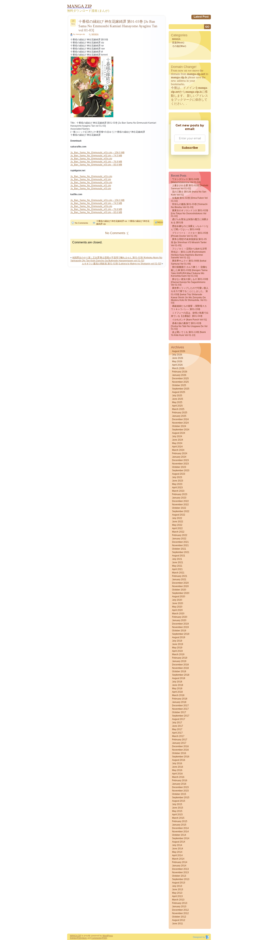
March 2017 (178, 736)
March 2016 (178, 777)
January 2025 (179, 416)
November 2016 (180, 749)
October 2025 (179, 385)
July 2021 (177, 559)
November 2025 (180, 382)
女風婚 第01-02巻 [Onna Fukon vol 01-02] (189, 199)
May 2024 (177, 443)
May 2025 (177, 402)
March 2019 (178, 654)
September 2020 (180, 593)
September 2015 (180, 797)
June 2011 (177, 923)
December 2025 (180, 378)
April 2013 (177, 896)
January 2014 (179, 865)
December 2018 (180, 664)
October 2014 (179, 835)
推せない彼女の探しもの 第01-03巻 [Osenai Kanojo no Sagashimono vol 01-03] (189, 282)
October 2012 (179, 916)
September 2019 (180, 634)
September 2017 (180, 715)
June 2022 (177, 521)
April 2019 (177, 651)
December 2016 (180, 746)
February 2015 (179, 821)
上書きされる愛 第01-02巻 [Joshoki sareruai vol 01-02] (189, 187)
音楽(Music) (178, 42)
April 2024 (177, 446)
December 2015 (180, 787)
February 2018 (179, 698)
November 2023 (180, 463)
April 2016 (177, 773)
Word (105, 936)
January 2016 (179, 784)
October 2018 (179, 671)
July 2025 (177, 395)
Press (110, 936)
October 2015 (179, 794)
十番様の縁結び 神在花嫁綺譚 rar (111, 221)
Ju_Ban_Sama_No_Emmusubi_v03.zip (90, 188)
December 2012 (180, 910)
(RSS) (79, 938)
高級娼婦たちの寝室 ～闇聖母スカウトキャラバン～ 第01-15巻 (189, 308)
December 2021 (180, 542)
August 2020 (178, 596)
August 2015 (178, 801)
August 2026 (178, 351)
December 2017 (180, 705)
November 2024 (180, 422)
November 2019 (180, 627)
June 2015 (177, 807)
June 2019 (177, 644)
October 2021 (179, 548)
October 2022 (179, 508)
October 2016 (179, 753)
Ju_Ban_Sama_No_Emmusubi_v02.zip (90, 179)
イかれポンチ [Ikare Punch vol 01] (189, 319)
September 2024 (180, 429)
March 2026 (178, 368)
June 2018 (177, 685)
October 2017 (179, 712)
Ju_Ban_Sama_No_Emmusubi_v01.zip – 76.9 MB (96, 161)
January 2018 (179, 702)
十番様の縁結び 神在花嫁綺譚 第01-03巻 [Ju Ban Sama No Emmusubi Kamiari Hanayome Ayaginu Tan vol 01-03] (117, 25)
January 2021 (179, 579)
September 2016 (180, 756)
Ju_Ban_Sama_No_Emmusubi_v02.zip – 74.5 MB (96, 155)
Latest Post (201, 16)
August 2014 (178, 841)
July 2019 (177, 640)
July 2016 (177, 763)
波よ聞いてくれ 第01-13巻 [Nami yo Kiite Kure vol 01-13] (188, 333)
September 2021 (180, 552)
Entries (73, 938)
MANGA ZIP (75, 936)
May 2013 (177, 893)
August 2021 (178, 555)
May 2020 (177, 606)
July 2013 (177, 886)
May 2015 (177, 811)
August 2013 (178, 882)
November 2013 (180, 872)
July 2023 (177, 477)
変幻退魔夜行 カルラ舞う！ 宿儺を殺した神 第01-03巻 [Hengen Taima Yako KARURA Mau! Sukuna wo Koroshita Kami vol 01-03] (189, 271)
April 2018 (177, 692)
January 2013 (179, 906)
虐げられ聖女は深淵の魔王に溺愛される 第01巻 (189, 221)
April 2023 (177, 487)
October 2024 (179, 426)
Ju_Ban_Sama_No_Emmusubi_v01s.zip (91, 176)
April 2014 (177, 855)
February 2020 (179, 617)
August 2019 (178, 637)
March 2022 (178, 531)
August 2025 (178, 392)
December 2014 (180, 828)
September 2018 (180, 675)
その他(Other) (179, 46)
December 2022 (180, 501)
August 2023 (178, 474)
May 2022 (177, 525)
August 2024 (178, 433)
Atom (84, 938)
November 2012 (180, 913)
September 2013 (180, 879)
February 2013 (179, 903)
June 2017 (177, 726)
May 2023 (177, 484)
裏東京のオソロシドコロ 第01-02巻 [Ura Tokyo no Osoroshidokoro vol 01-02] (189, 213)
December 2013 (180, 869)
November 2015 (180, 790)
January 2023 (179, 497)
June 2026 (177, 358)
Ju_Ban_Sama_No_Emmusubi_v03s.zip (91, 158)
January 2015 (179, 824)
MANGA (95, 34)
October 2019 (179, 630)
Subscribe (190, 148)
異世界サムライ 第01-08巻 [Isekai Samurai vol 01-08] (188, 262)
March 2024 (178, 450)
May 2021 (177, 566)
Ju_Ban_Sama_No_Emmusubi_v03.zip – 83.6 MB (96, 164)
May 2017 (177, 729)
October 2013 (179, 876)
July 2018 (177, 681)
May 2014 (177, 852)
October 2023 (179, 467)
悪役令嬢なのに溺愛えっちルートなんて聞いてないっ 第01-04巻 (189, 228)
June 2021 (177, 562)
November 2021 (180, 545)
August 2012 (178, 920)
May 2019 (177, 647)
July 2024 (177, 436)
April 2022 (177, 528)
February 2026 (179, 371)
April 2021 (177, 569)
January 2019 (179, 661)
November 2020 (180, 586)
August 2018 (178, 678)
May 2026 (177, 361)
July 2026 (177, 354)
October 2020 (179, 589)
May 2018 (177, 688)
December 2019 (180, 623)
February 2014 (179, 862)
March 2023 (178, 491)
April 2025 (177, 405)
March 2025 (178, 409)
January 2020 (179, 620)
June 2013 (177, 889)
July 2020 (177, 600)
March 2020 (178, 613)
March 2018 (178, 695)
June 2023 (177, 480)
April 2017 (177, 732)
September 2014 (180, 838)
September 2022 (180, 511)
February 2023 (179, 494)
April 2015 (177, 814)
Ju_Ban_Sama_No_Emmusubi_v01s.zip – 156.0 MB (97, 152)
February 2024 (179, 453)
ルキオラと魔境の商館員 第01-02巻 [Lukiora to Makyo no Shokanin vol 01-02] (121, 263)
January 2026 (179, 375)
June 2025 (177, 399)
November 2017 (180, 709)
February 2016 (179, 780)
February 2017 (179, 739)
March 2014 (178, 858)
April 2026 (177, 365)
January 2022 (179, 538)
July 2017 (177, 722)
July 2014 (177, 845)
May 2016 (177, 770)
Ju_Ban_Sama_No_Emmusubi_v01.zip (90, 185)
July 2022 (177, 518)
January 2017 (179, 743)
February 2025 (179, 412)
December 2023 (180, 460)
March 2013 (178, 899)
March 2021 (178, 572)
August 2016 (178, 760)
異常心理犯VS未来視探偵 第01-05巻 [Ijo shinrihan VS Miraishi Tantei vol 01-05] (189, 242)
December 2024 (180, 419)
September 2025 (180, 388)
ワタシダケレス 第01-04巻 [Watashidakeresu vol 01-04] (185, 181)
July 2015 (177, 804)
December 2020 (180, 583)
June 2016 (177, 767)
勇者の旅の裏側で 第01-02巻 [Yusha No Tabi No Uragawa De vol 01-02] (189, 326)
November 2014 (180, 831)
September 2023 (180, 470)
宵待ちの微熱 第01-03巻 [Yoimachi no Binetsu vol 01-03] (189, 206)
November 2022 (180, 504)
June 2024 (177, 439)
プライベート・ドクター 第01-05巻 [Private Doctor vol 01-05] (189, 234)
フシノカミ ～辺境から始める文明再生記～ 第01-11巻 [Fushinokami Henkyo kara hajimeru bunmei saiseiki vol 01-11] (189, 253)
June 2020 (177, 603)
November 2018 (180, 668)
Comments (96, 938)
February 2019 (179, 658)
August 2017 (178, 719)
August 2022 (178, 514)
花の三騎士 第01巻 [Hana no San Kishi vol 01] (188, 193)
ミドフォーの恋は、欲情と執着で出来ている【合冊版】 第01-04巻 (189, 314)
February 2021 (179, 576)
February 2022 (179, 535)
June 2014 (177, 848)
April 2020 (177, 610)
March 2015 (178, 818)
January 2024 (179, 457)
